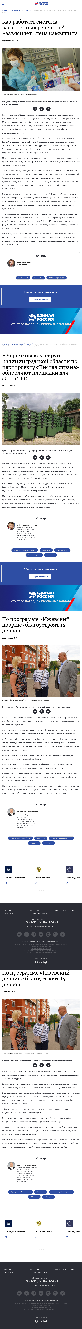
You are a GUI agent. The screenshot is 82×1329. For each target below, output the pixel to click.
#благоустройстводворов (61, 838)
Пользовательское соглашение (41, 946)
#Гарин (34, 843)
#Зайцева (48, 843)
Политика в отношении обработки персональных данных (41, 950)
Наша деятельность (16, 10)
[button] (39, 890)
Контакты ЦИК (9, 914)
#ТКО (51, 555)
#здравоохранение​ (56, 278)
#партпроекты (62, 550)
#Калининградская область (25, 550)
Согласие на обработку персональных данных (41, 952)
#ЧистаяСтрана (34, 555)
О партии (7, 910)
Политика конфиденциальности (41, 948)
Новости (28, 10)
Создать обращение (40, 299)
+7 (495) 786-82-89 (41, 922)
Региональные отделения (64, 910)
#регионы (46, 550)
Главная (5, 10)
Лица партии (34, 910)
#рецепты (38, 278)
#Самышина (23, 278)
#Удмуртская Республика (20, 838)
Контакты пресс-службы (39, 914)
